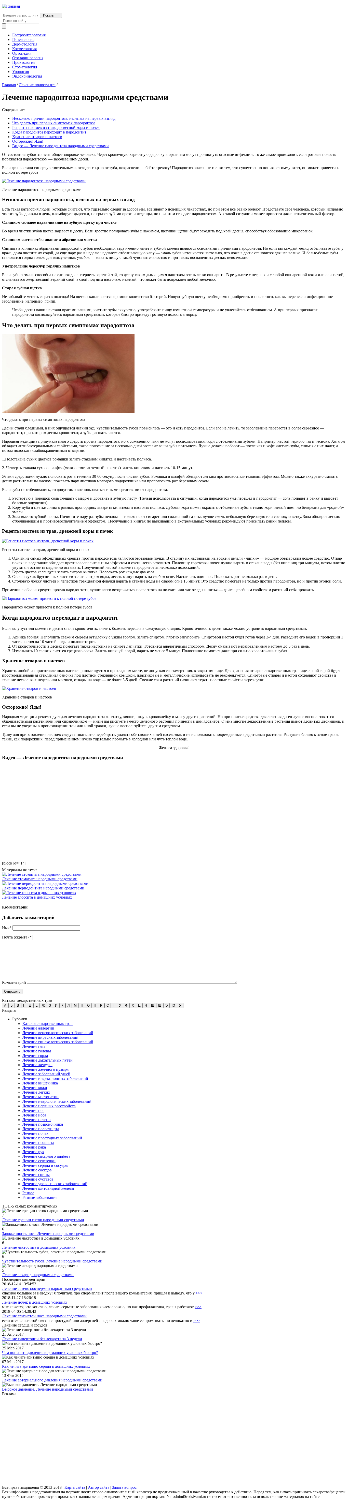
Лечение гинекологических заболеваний (57, 1042)
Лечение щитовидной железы (48, 1188)
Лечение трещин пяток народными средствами (43, 1220)
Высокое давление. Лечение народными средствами (47, 1389)
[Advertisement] (155, 1441)
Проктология (23, 62)
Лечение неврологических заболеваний (56, 1101)
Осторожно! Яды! (27, 141)
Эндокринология (27, 76)
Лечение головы (36, 1051)
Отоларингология (27, 58)
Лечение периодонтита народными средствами (43, 888)
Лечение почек (35, 1133)
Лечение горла (35, 1055)
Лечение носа (34, 1115)
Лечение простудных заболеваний (52, 1138)
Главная (9, 85)
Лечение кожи (34, 1087)
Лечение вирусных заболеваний (50, 1037)
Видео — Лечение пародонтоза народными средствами (60, 146)
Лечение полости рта (37, 85)
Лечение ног (33, 1110)
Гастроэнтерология (29, 35)
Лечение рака (34, 1147)
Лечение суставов (37, 1179)
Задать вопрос (124, 1487)
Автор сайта (98, 1487)
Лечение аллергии (38, 1028)
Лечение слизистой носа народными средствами (44, 1316)
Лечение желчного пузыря (45, 1069)
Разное (28, 1193)
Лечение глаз (33, 1046)
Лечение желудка (37, 1065)
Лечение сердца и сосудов (45, 1165)
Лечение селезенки (39, 1161)
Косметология (24, 49)
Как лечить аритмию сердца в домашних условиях (46, 1366)
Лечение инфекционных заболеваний (55, 1078)
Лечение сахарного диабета (46, 1156)
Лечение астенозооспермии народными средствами (47, 1288)
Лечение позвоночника (42, 1124)
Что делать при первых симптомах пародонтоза (53, 123)
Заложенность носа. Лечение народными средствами (48, 1233)
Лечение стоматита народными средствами (39, 879)
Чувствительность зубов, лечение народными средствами (52, 1261)
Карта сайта (74, 1487)
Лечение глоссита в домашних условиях (37, 897)
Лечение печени (36, 1119)
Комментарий (14, 982)
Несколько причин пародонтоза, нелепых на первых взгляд (63, 118)
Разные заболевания (39, 1197)
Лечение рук (33, 1152)
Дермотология (24, 44)
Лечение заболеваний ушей (46, 1074)
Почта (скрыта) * (17, 937)
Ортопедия (21, 53)
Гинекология (23, 39)
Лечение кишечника (40, 1083)
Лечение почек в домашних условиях (34, 1302)
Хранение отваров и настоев (37, 137)
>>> (199, 1293)
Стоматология (24, 67)
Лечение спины (36, 1174)
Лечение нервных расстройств (49, 1106)
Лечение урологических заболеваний (54, 1184)
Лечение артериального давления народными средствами (52, 1380)
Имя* (6, 928)
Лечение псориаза (38, 1142)
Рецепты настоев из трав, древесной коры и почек (56, 127)
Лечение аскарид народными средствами (38, 1275)
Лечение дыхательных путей (47, 1060)
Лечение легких (36, 1092)
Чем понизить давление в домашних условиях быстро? (50, 1352)
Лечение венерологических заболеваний (57, 1033)
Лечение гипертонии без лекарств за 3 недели (42, 1339)
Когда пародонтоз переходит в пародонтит (49, 132)
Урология (20, 71)
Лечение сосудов (37, 1170)
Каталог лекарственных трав (47, 1023)
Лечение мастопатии (40, 1097)
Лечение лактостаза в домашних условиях (38, 1247)
